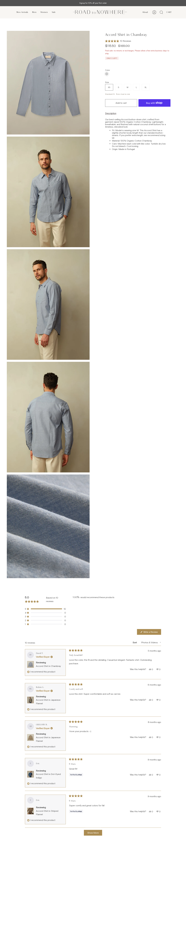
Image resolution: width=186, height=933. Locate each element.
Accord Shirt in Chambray (48, 666)
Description (110, 113)
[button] (118, 41)
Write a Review (152, 633)
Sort (135, 642)
